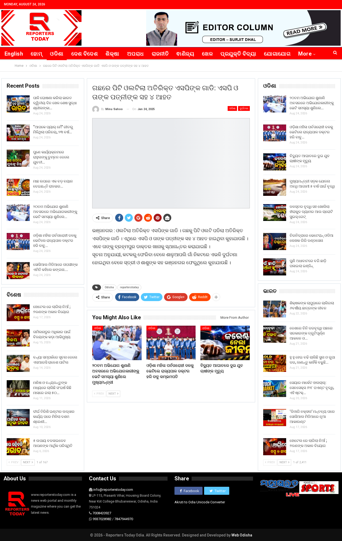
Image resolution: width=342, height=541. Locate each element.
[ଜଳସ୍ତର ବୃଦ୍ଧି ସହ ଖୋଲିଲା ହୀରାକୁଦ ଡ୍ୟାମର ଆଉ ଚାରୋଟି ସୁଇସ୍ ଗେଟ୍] (274, 212)
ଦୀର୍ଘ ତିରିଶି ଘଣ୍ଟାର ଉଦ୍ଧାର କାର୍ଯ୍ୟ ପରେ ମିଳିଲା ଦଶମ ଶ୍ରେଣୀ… (54, 416)
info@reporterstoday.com (113, 490)
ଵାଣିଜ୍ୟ (185, 53)
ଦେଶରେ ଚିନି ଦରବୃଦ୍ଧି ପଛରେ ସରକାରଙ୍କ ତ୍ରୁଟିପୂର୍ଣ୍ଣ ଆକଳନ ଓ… (311, 333)
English (14, 53)
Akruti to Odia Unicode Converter (199, 502)
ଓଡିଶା (56, 53)
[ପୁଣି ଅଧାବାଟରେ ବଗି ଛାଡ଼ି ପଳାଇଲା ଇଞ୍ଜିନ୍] (274, 266)
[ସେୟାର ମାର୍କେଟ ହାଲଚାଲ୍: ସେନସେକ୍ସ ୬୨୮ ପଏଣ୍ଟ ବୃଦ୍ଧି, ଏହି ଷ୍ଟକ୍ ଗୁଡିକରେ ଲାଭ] (274, 388)
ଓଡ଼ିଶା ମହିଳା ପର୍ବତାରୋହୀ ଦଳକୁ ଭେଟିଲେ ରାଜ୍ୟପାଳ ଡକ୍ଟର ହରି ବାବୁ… (311, 132)
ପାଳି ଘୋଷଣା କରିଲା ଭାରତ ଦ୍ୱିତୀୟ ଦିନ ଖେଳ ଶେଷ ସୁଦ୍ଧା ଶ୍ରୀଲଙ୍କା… (55, 103)
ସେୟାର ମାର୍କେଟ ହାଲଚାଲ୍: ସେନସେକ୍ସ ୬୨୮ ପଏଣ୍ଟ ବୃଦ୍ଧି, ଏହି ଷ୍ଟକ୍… (312, 387)
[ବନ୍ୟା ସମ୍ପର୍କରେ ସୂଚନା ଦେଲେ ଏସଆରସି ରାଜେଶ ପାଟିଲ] (18, 363)
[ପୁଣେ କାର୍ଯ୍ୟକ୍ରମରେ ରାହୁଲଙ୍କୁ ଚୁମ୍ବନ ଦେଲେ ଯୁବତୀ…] (18, 158)
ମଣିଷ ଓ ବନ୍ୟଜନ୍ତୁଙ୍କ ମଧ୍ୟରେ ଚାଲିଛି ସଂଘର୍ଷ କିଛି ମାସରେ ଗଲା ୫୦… (52, 387)
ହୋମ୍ (36, 53)
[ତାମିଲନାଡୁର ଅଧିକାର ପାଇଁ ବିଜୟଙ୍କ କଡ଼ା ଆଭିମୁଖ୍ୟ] (18, 338)
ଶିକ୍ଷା (112, 53)
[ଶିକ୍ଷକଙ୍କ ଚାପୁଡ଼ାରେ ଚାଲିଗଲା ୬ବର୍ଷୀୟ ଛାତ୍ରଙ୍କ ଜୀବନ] (274, 309)
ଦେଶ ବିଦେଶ (84, 53)
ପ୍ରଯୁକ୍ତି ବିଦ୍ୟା (238, 53)
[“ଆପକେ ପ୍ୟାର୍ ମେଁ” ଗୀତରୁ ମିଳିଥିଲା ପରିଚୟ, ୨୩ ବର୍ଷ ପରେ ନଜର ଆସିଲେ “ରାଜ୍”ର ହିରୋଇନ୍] (18, 133)
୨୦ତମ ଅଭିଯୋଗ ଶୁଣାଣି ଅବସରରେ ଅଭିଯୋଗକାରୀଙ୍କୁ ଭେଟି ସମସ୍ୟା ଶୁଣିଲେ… (312, 103)
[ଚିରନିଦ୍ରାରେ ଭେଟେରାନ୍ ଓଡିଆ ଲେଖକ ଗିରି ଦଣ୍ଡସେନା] (274, 241)
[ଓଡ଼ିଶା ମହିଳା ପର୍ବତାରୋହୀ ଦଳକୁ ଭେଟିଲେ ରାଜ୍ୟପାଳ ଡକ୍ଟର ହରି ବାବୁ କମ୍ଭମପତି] (171, 343)
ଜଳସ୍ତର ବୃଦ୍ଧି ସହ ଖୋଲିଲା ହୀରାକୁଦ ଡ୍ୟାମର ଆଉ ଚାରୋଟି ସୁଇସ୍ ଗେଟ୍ (311, 211)
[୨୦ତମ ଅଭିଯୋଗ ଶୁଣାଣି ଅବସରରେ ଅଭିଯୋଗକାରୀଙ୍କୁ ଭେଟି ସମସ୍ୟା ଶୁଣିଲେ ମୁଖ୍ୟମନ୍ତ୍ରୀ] (117, 343)
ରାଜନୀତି (160, 53)
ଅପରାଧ (135, 53)
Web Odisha (241, 535)
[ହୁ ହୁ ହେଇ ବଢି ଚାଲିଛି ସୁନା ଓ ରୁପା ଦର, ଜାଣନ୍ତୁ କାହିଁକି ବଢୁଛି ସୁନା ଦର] (274, 363)
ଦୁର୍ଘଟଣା (244, 108)
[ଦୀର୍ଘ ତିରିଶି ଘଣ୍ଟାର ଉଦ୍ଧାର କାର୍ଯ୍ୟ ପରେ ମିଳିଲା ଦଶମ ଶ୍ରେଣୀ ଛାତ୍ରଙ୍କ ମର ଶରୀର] (18, 417)
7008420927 (101, 513)
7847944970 (123, 519)
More (305, 53)
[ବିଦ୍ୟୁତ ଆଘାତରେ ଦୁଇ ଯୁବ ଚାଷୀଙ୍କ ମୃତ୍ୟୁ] (225, 343)
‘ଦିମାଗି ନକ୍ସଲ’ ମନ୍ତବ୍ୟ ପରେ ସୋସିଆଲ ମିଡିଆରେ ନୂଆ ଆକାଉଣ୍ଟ (312, 416)
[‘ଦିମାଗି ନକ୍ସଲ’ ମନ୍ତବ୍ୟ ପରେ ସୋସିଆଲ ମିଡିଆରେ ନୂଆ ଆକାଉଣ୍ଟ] (274, 417)
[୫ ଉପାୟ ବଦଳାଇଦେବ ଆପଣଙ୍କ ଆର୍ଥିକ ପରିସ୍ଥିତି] (18, 446)
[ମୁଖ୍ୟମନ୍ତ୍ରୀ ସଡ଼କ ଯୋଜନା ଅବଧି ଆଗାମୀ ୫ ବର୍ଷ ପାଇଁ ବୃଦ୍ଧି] (274, 187)
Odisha (109, 287)
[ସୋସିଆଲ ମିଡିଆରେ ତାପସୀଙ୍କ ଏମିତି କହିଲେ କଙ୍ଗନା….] (18, 270)
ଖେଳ (207, 53)
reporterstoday (129, 287)
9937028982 (102, 519)
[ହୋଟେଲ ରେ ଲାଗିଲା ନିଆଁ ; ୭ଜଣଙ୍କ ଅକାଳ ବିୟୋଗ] (274, 446)
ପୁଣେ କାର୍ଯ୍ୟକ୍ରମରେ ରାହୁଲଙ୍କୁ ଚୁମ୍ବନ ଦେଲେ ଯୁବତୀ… (51, 157)
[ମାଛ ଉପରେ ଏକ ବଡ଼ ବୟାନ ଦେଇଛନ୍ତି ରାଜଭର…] (18, 187)
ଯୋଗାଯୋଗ (277, 53)
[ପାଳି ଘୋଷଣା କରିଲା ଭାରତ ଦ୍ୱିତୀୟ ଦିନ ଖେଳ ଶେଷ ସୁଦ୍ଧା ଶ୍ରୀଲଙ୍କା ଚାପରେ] (18, 103)
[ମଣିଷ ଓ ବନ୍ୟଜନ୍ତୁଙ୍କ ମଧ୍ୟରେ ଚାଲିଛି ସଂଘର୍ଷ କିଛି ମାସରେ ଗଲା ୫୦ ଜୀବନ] (18, 388)
